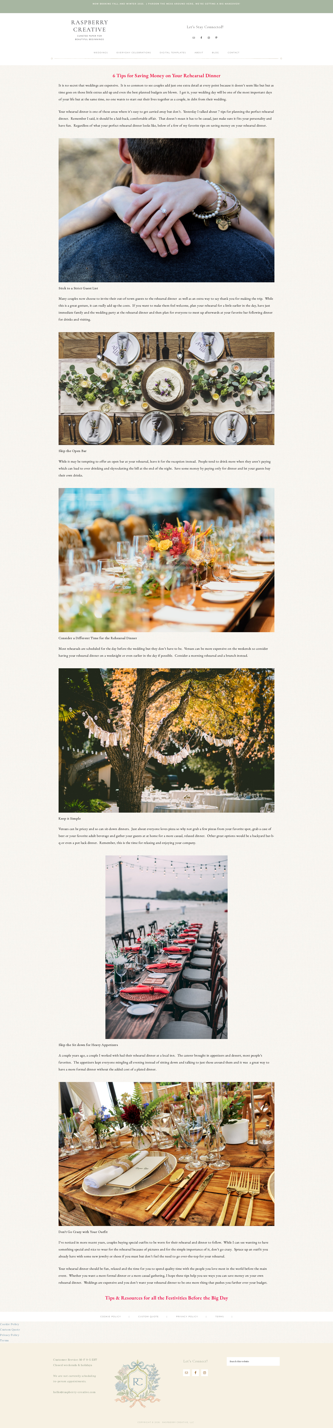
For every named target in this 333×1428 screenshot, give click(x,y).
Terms (4, 1340)
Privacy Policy (9, 1335)
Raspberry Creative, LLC (89, 30)
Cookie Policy (9, 1324)
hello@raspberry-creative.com (74, 1392)
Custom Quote (10, 1329)
